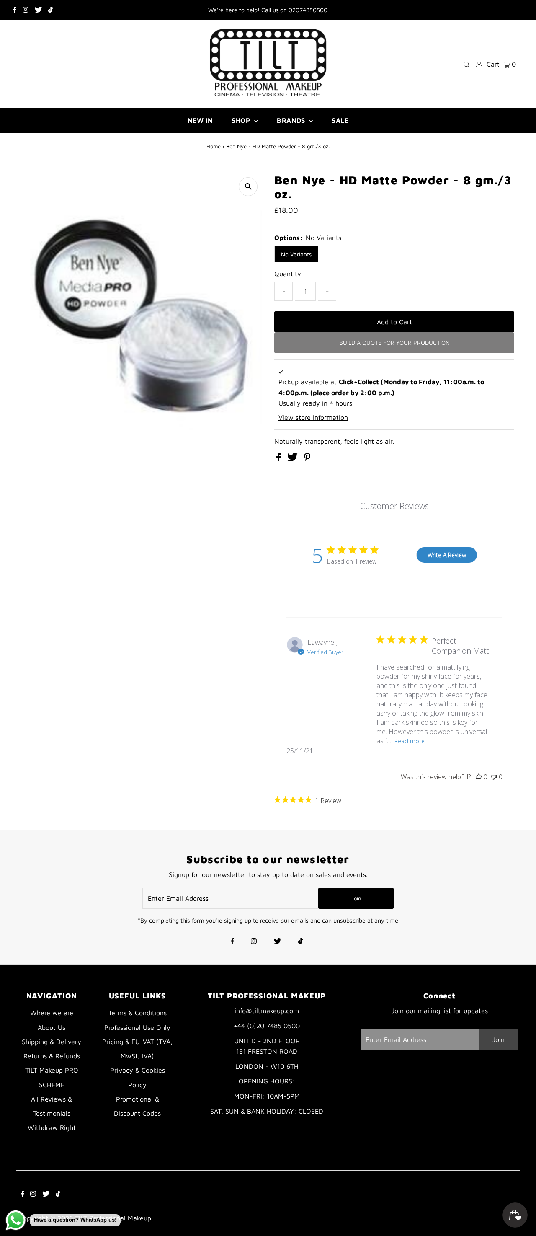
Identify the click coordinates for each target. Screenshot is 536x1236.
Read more (409, 741)
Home (213, 146)
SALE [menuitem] (340, 120)
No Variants (296, 254)
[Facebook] (14, 10)
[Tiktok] (50, 10)
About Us (51, 1027)
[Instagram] (26, 10)
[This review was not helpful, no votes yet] (494, 776)
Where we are (51, 1012)
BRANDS (292, 120)
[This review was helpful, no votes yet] (479, 776)
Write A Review (447, 555)
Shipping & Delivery (51, 1041)
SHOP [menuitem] (242, 120)
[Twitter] (38, 10)
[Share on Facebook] (279, 459)
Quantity (287, 273)
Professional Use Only (137, 1027)
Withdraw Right (52, 1127)
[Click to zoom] (248, 186)
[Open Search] (466, 64)
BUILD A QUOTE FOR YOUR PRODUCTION (394, 342)
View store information (313, 417)
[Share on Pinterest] (307, 459)
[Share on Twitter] (293, 459)
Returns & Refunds (51, 1056)
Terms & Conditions (137, 1012)
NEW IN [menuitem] (200, 120)
